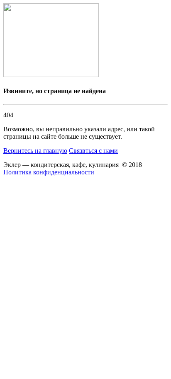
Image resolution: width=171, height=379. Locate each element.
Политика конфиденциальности (48, 172)
